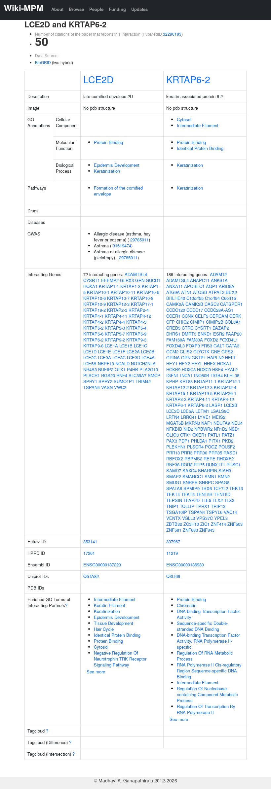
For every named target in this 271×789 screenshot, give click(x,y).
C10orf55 (195, 298)
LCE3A (104, 357)
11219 (172, 553)
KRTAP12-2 (177, 387)
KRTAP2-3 (117, 310)
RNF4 (121, 375)
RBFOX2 (174, 458)
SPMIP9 (191, 488)
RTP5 (199, 464)
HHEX (210, 363)
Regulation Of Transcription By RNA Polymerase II (206, 709)
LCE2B (147, 351)
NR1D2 (220, 429)
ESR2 (218, 334)
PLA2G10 (148, 369)
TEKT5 (188, 494)
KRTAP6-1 (176, 405)
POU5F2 (226, 447)
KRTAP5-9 (136, 334)
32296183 (172, 34)
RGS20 (108, 375)
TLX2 (218, 500)
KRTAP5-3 (115, 328)
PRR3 (186, 452)
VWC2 (120, 387)
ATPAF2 (216, 292)
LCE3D (133, 357)
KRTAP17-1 (142, 304)
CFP (170, 322)
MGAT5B (175, 423)
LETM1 (202, 411)
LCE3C (119, 357)
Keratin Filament (109, 605)
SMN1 (210, 476)
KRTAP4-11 (116, 316)
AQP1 (211, 286)
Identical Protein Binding (200, 148)
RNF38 (172, 464)
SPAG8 (222, 482)
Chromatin (186, 605)
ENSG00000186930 (185, 564)
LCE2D (98, 79)
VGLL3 (188, 518)
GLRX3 (127, 280)
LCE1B (126, 345)
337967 (173, 541)
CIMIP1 (197, 322)
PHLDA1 (199, 441)
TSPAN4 (91, 387)
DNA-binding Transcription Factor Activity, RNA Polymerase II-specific (208, 641)
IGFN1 (172, 375)
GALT (218, 345)
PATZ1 (228, 435)
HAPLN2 (215, 357)
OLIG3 (172, 435)
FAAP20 (234, 334)
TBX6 (206, 488)
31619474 (122, 245)
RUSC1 (233, 464)
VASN (107, 387)
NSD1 (234, 429)
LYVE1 (204, 417)
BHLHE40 (175, 298)
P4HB (132, 369)
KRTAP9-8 (93, 345)
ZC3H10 (191, 524)
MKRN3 (192, 423)
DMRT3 (189, 334)
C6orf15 (228, 298)
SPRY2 (105, 381)
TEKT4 (173, 494)
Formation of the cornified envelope (118, 191)
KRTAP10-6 (94, 298)
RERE (209, 458)
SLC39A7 (137, 375)
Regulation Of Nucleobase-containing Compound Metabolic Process (207, 694)
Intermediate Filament (197, 125)
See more (96, 671)
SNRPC (206, 482)
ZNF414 (218, 524)
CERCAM (219, 316)
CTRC (187, 328)
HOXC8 (189, 369)
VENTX (173, 518)
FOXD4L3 (175, 345)
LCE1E (104, 351)
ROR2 (186, 464)
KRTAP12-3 (118, 304)
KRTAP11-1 (205, 381)
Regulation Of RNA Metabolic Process (205, 656)
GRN (139, 280)
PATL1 (214, 435)
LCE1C (140, 345)
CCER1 (173, 316)
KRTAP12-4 (225, 387)
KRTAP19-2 (94, 310)
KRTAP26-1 (225, 393)
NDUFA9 (221, 423)
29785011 (139, 239)
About (57, 9)
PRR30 (200, 452)
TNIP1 (172, 506)
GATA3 (232, 345)
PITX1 (215, 441)
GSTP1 (199, 357)
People (96, 9)
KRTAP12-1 (229, 381)
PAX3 (171, 441)
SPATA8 (174, 488)
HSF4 (217, 369)
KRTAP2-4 (139, 310)
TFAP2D (191, 500)
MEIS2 (218, 417)
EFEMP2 (110, 280)
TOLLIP (187, 506)
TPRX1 (203, 506)
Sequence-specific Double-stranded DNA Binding (202, 626)
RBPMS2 (193, 458)
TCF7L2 (220, 488)
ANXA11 (174, 286)
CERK (235, 316)
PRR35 (215, 452)
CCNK (188, 316)
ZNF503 (235, 524)
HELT (230, 357)
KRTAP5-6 (93, 334)
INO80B (201, 375)
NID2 (188, 429)
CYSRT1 (91, 280)
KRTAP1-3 (130, 286)
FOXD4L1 (228, 340)
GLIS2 (186, 351)
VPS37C (204, 518)
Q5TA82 (91, 576)
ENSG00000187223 (102, 564)
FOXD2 (211, 340)
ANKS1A (219, 280)
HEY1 (171, 363)
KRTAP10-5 (148, 292)
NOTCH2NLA (143, 363)
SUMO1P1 (124, 381)
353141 (90, 541)
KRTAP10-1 (98, 292)
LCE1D (90, 351)
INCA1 (186, 375)
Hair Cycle (104, 629)
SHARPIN (207, 470)
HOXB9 (173, 369)
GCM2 (172, 351)
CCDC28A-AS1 (218, 310)
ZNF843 (206, 530)
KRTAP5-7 (115, 334)
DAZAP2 (221, 328)
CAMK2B (194, 304)
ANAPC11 (200, 280)
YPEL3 (221, 518)
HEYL (197, 363)
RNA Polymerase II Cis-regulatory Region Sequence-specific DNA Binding (209, 671)
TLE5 (206, 500)
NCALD (122, 363)
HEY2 (184, 363)
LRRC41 (189, 417)
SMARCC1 (192, 476)
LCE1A (111, 345)
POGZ (211, 447)
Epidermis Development (116, 165)
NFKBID (174, 429)
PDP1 (184, 441)
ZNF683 (190, 530)
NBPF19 (106, 363)
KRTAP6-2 (188, 79)
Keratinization (107, 171)
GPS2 (227, 351)
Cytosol (184, 119)
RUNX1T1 (215, 464)
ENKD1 (205, 334)
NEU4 (237, 423)
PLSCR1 (91, 375)
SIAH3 (224, 470)
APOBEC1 (194, 286)
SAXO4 (189, 470)
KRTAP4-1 (93, 316)
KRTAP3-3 (176, 399)
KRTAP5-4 (136, 328)
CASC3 (212, 304)
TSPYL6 (214, 512)
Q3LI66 (173, 576)
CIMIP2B (214, 322)
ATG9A (173, 292)
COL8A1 (233, 322)
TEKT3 (236, 488)
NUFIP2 (105, 369)
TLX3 (229, 500)
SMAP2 (173, 476)
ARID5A (226, 286)
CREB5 (173, 328)
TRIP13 (218, 506)
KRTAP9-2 (115, 340)
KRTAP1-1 (109, 286)
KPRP (172, 381)
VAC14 (230, 512)
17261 (89, 553)
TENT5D (222, 494)
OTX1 (120, 369)
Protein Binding (108, 142)
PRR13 (173, 452)
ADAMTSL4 (136, 274)
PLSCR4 (195, 447)
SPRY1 (90, 381)
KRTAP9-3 (136, 340)
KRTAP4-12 (140, 316)
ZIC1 (205, 524)
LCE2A (133, 351)
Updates (139, 9)
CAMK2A (175, 304)
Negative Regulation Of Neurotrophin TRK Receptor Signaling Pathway (120, 659)
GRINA (173, 357)
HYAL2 (231, 369)
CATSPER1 (231, 304)
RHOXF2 (225, 458)
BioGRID (43, 62)
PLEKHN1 (176, 447)
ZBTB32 (174, 524)
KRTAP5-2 (93, 328)
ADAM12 (218, 274)
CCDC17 (194, 310)
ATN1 (186, 292)
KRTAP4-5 (136, 322)
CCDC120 (175, 310)
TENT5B (204, 494)
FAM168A (175, 340)
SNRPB (190, 482)
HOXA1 (90, 286)
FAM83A (194, 340)
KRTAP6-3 (198, 405)
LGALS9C (220, 411)
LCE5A (90, 363)
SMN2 (224, 476)
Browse (76, 9)
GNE (215, 351)
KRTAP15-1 (177, 393)
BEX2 (231, 292)
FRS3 (206, 345)
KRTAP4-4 (115, 322)
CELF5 (201, 316)
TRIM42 (143, 381)
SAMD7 (173, 470)
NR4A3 (90, 369)
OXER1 (199, 435)
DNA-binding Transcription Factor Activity (208, 614)
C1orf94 (212, 298)
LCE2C (90, 357)
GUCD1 (153, 280)
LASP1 (216, 405)
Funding (117, 9)
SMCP (154, 375)
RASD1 (230, 452)
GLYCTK (201, 351)
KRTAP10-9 (94, 304)
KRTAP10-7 (118, 298)
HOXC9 (204, 369)
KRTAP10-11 (123, 292)
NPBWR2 (203, 429)
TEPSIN (174, 500)
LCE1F (118, 351)
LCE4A (148, 357)
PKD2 (227, 441)
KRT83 (186, 381)
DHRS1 (173, 334)
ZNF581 (173, 530)
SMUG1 (173, 482)
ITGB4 (217, 375)
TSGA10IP (176, 512)
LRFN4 (172, 417)
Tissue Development (113, 623)
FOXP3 (193, 345)
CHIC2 (182, 322)
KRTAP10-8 (142, 298)
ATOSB (200, 292)
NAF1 (206, 423)
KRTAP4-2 (93, 322)
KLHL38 (231, 375)
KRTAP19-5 (201, 393)
